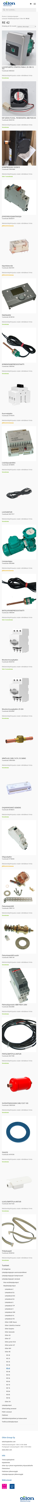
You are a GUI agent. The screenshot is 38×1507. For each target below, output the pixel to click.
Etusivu (4, 16)
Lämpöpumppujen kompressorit (12, 1276)
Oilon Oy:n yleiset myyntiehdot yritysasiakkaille (17, 1465)
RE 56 (8, 1378)
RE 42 (8, 1368)
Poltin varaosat (7, 1412)
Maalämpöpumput (13, 18)
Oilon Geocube (10, 1332)
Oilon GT (8, 1338)
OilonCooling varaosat (9, 1408)
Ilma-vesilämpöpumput (11, 1282)
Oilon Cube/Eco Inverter (12, 1325)
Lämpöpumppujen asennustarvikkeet (14, 1272)
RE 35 (8, 1362)
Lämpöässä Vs (9, 1315)
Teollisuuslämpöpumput (10, 1422)
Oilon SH (8, 1401)
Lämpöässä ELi (9, 1292)
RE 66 (8, 1381)
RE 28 (8, 1355)
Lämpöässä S (9, 1302)
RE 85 (8, 1395)
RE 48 (8, 1372)
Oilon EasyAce (9, 1329)
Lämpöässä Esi (9, 1299)
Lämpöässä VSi (10, 1319)
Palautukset (6, 1468)
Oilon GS (8, 1335)
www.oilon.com (7, 1450)
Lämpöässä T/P (10, 1306)
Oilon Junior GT (10, 1345)
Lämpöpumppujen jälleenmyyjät (12, 1474)
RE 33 (8, 1358)
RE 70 (8, 1385)
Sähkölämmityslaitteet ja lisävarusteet (14, 1418)
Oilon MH (8, 1348)
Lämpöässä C (9, 1289)
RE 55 (8, 1375)
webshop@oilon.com (8, 1442)
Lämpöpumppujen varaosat (11, 1279)
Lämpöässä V (9, 1309)
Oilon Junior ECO (10, 1342)
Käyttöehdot (6, 1462)
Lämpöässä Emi (10, 1296)
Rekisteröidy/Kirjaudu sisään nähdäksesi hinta (17, 75)
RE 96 (8, 1398)
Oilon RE (22, 18)
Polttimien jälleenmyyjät (10, 1471)
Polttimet (5, 1415)
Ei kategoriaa (6, 1269)
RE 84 (8, 1391)
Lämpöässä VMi (10, 1312)
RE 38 (8, 1365)
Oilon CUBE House (11, 1322)
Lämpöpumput (7, 1405)
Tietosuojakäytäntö (8, 1460)
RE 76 (8, 1388)
